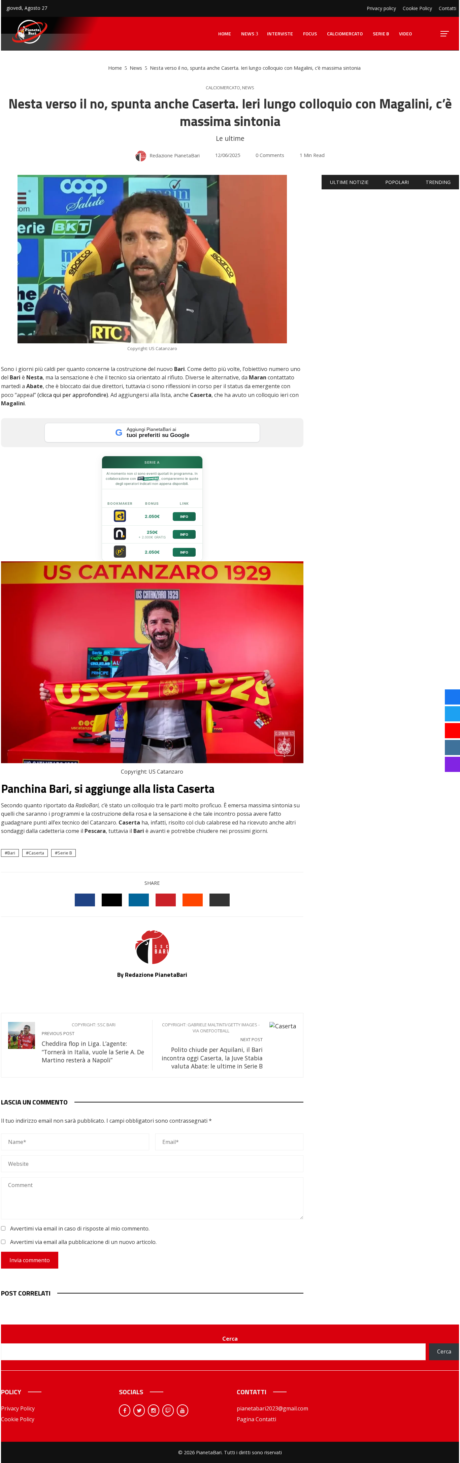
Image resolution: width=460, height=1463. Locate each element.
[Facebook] (124, 1410)
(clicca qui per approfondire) (72, 395)
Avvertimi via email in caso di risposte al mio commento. (80, 1228)
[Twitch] (168, 1410)
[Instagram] (153, 1410)
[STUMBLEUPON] (193, 900)
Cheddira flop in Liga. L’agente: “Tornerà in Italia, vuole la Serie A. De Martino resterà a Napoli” (93, 1043)
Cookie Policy (17, 1419)
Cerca (230, 1338)
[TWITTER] (112, 900)
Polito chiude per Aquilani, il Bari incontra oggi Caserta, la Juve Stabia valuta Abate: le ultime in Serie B (212, 1046)
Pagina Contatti (256, 1419)
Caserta (36, 853)
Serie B (65, 853)
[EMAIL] (219, 900)
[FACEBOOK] (85, 900)
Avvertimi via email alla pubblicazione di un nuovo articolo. (83, 1242)
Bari (11, 853)
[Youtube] (182, 1410)
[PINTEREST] (166, 900)
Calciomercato (223, 88)
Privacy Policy (18, 1408)
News (248, 88)
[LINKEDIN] (139, 900)
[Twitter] (139, 1410)
